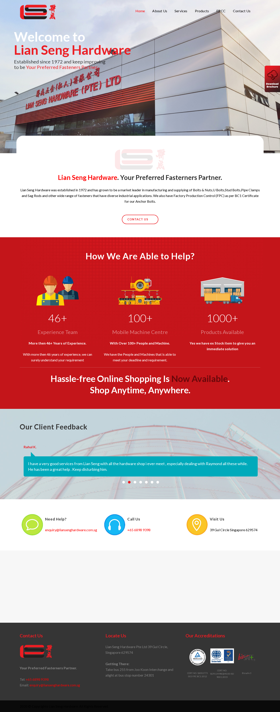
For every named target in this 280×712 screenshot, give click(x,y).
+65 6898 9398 (138, 530)
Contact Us (137, 219)
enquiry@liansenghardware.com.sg (71, 530)
